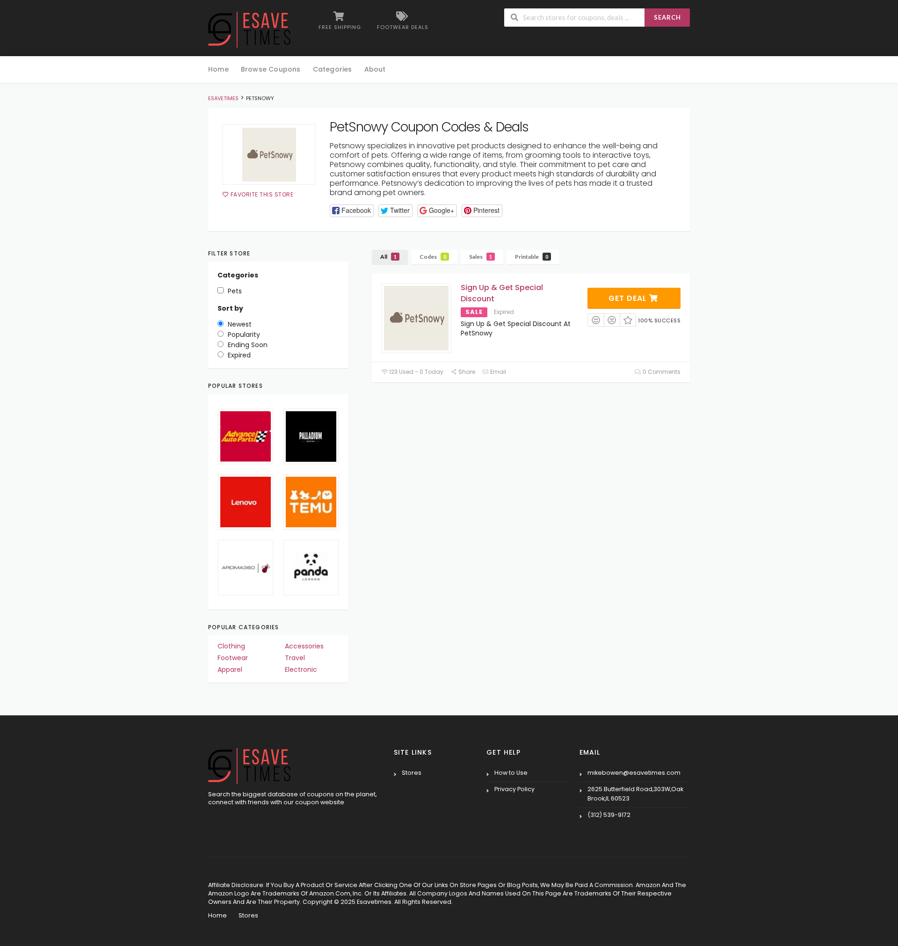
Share (466, 372)
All (388, 256)
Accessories (304, 646)
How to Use (511, 773)
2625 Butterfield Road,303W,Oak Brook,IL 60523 (635, 793)
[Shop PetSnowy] (269, 154)
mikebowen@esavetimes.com (634, 773)
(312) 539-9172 (608, 815)
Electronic (301, 669)
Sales (480, 256)
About (375, 69)
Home (218, 69)
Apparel (229, 669)
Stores (411, 773)
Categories (332, 69)
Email (497, 372)
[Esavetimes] (249, 29)
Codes (433, 256)
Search (667, 17)
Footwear (232, 657)
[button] (352, 210)
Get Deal (628, 298)
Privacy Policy (514, 789)
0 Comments (661, 372)
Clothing (231, 646)
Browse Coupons (271, 69)
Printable (531, 256)
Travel (295, 657)
